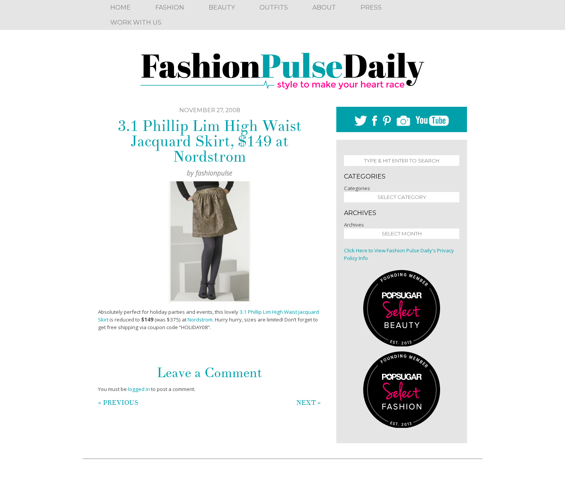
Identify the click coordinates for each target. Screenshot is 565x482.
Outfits (273, 7)
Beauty (222, 7)
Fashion (169, 7)
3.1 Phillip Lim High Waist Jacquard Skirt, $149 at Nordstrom (210, 141)
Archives (354, 224)
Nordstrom (200, 319)
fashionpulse (214, 172)
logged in (139, 389)
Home (120, 7)
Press (371, 7)
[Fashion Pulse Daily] (282, 68)
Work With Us (135, 22)
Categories (357, 188)
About (324, 7)
